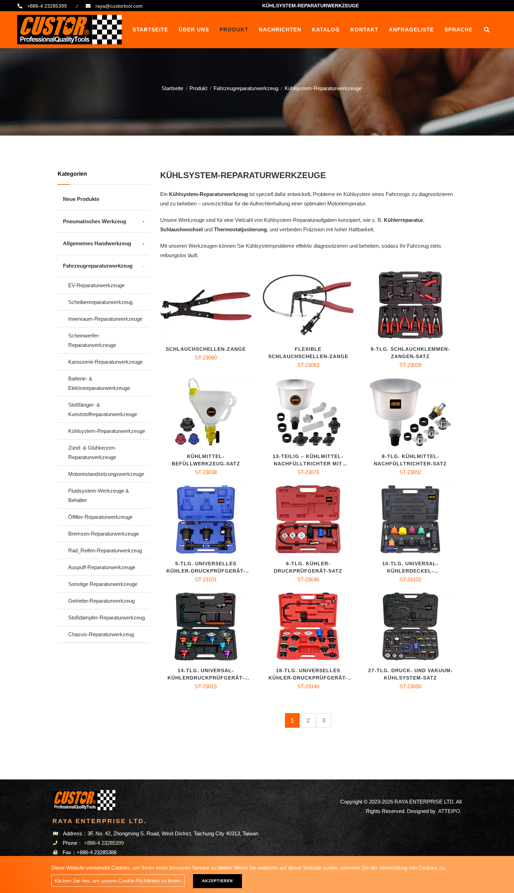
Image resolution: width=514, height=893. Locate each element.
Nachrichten (280, 29)
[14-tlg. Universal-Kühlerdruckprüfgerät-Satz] (206, 626)
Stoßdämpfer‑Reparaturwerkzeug (106, 617)
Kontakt (364, 29)
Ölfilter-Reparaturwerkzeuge (100, 517)
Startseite (150, 29)
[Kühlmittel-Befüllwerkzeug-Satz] (206, 412)
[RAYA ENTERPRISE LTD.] (69, 29)
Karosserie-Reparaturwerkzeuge (105, 362)
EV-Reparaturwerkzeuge (96, 285)
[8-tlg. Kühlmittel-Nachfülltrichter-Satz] (410, 412)
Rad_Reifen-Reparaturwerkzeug (105, 550)
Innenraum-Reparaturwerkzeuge (105, 319)
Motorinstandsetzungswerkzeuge (106, 474)
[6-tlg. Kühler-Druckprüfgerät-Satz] (308, 519)
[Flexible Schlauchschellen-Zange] (308, 304)
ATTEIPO (449, 811)
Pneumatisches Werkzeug (94, 221)
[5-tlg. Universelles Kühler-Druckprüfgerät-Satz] (206, 519)
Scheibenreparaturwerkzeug (100, 302)
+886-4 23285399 (47, 6)
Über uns (194, 29)
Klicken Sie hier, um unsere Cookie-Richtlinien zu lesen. (118, 881)
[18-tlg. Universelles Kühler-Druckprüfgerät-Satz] (308, 626)
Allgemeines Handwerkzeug (97, 243)
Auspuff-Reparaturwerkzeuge (101, 567)
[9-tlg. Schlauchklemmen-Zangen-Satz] (410, 304)
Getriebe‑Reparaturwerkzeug (101, 601)
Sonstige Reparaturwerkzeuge (102, 584)
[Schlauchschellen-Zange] (206, 304)
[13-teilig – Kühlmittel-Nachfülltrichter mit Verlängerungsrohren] (308, 412)
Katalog (326, 29)
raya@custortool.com (119, 6)
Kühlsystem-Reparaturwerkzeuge (106, 431)
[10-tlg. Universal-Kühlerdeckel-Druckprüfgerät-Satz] (410, 519)
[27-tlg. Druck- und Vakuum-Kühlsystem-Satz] (410, 626)
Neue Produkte (81, 199)
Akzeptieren (217, 881)
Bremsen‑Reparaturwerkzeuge (103, 534)
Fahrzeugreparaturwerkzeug (246, 88)
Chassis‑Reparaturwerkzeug (101, 634)
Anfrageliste (411, 29)
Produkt (234, 29)
